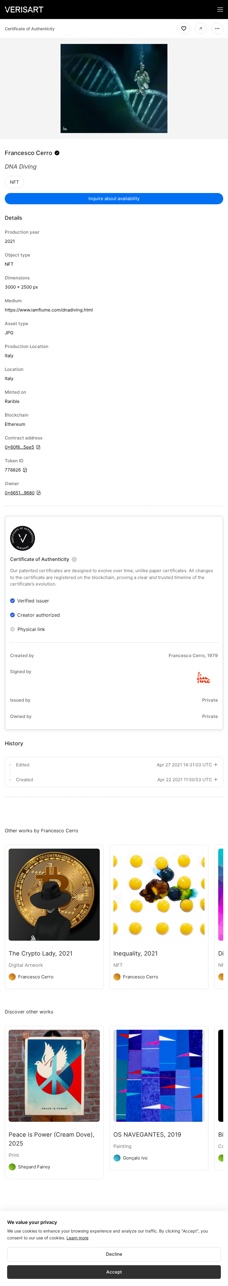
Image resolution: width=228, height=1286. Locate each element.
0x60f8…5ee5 (19, 447)
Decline (114, 1254)
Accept (114, 1272)
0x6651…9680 (19, 493)
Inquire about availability (114, 198)
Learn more (77, 1237)
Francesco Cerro (28, 152)
